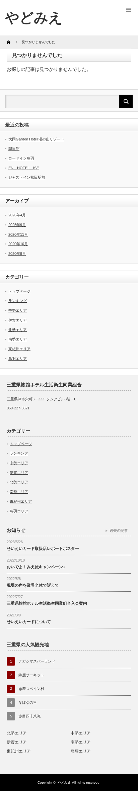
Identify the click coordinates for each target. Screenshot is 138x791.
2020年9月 (17, 254)
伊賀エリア (17, 320)
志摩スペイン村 (31, 689)
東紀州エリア (19, 349)
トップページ (19, 291)
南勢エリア (17, 339)
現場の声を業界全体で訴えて (33, 585)
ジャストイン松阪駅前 (26, 177)
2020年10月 (18, 244)
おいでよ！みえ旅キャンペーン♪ (36, 567)
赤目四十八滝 (29, 716)
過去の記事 (119, 530)
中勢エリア (17, 310)
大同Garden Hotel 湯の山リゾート (36, 139)
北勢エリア (17, 330)
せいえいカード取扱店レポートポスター (43, 548)
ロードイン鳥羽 (21, 158)
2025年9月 (17, 225)
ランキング (17, 301)
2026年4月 (17, 215)
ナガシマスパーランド (36, 661)
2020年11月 (18, 234)
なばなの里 (27, 702)
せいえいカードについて (29, 621)
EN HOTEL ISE (23, 168)
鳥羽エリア (17, 359)
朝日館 (13, 148)
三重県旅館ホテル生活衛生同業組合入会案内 (47, 603)
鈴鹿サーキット (31, 675)
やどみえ (34, 17)
